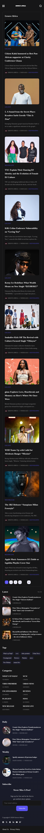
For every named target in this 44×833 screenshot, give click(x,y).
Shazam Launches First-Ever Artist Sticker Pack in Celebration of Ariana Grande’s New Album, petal (27, 771)
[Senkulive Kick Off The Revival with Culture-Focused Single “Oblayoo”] (22, 317)
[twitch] (20, 822)
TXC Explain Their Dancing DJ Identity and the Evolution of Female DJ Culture (21, 173)
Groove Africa (13, 72)
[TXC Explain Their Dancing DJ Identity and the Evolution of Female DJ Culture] (22, 150)
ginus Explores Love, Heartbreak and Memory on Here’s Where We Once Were (22, 395)
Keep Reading (33, 72)
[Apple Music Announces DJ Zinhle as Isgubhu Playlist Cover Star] (22, 539)
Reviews (27, 691)
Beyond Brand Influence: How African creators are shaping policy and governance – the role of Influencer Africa (27, 634)
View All (40, 592)
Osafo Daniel (17, 760)
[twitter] (6, 822)
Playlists (6, 699)
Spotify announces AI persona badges (25, 757)
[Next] (20, 582)
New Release (9, 500)
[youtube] (17, 822)
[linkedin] (13, 822)
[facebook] (3, 822)
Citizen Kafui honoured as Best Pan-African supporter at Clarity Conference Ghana (21, 57)
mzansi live (9, 165)
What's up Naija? (10, 676)
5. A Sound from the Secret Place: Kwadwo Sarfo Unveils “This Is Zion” (20, 115)
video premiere (9, 684)
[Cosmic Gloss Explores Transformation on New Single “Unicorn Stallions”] (6, 600)
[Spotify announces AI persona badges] (6, 760)
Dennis (15, 733)
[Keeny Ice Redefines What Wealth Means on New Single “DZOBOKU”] (22, 262)
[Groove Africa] (22, 6)
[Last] (29, 582)
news (25, 699)
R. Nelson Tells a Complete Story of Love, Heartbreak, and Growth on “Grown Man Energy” (26, 621)
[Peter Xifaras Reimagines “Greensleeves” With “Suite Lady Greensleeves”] (6, 611)
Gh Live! (8, 49)
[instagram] (10, 822)
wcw (25, 676)
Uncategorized (9, 691)
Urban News (28, 684)
